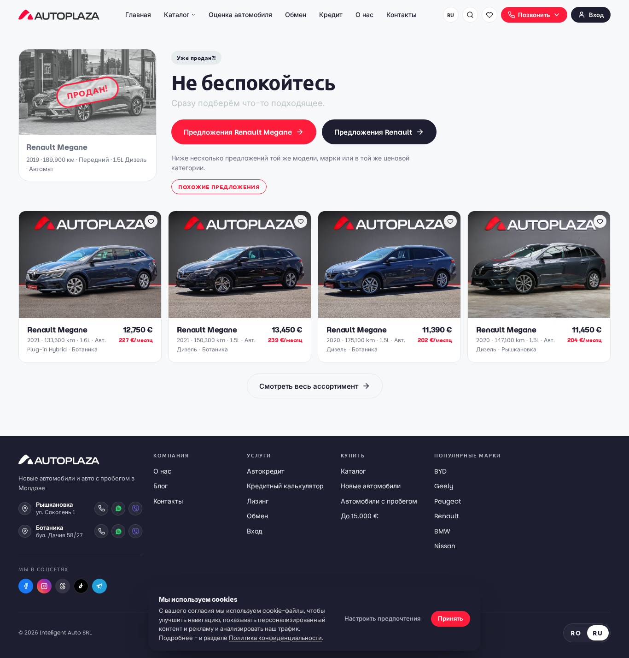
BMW (442, 531)
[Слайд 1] (79, 313)
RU (450, 14)
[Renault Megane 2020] (389, 264)
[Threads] (62, 586)
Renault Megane (57, 330)
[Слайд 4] (97, 313)
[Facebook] (25, 586)
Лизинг (257, 501)
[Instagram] (44, 586)
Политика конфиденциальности (275, 638)
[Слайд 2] (86, 313)
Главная (138, 14)
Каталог (176, 14)
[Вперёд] (149, 265)
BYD (440, 471)
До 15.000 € (360, 516)
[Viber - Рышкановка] (135, 509)
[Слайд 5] (103, 313)
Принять (450, 618)
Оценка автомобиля (240, 14)
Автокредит (266, 471)
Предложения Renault (373, 132)
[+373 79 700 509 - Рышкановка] (101, 509)
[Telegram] (99, 586)
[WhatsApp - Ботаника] (118, 531)
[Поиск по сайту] (470, 15)
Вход (596, 15)
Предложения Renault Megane (238, 132)
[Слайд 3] (92, 313)
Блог (160, 486)
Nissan (444, 546)
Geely (444, 486)
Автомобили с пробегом (379, 501)
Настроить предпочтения (382, 618)
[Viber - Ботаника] (135, 531)
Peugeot (447, 501)
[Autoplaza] (58, 14)
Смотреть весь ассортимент (308, 386)
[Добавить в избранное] (151, 221)
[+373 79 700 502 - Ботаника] (101, 531)
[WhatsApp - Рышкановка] (118, 509)
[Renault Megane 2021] (90, 264)
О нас (364, 14)
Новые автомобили (371, 486)
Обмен (295, 14)
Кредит (331, 14)
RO (576, 632)
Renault (446, 516)
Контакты (401, 14)
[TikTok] (81, 586)
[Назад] (30, 265)
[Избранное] (489, 15)
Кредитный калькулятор (285, 486)
